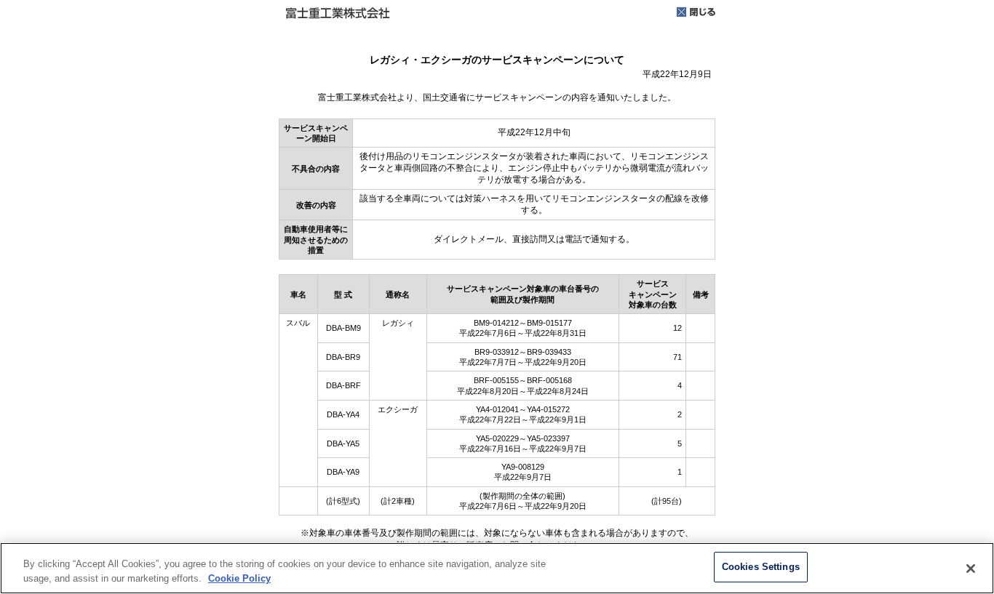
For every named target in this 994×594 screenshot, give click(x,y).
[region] (497, 568)
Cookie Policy (239, 578)
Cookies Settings (761, 566)
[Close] (971, 569)
